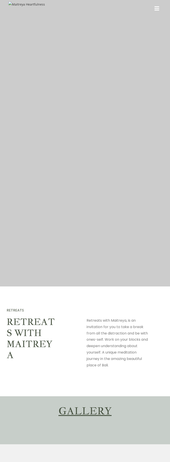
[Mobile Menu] (157, 9)
